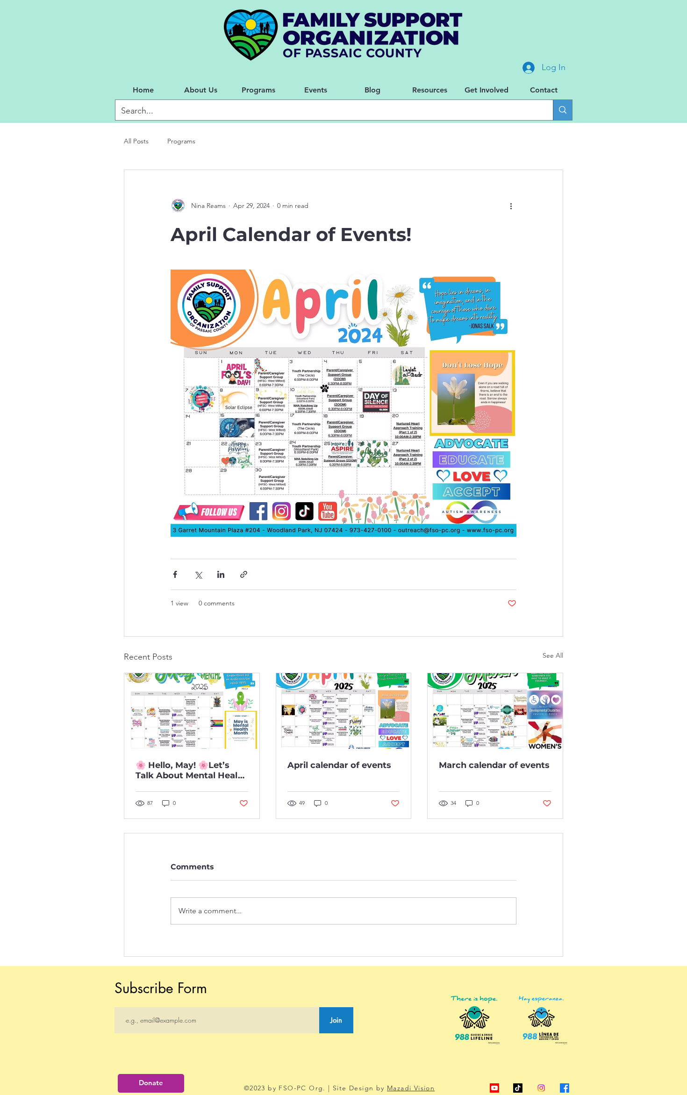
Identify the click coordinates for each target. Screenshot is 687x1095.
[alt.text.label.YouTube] (494, 1088)
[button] (200, 90)
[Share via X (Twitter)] (197, 574)
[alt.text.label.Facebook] (564, 1088)
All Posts (136, 141)
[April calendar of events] (343, 711)
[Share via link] (243, 574)
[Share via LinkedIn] (220, 574)
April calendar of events (339, 765)
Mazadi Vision (411, 1088)
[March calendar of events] (495, 711)
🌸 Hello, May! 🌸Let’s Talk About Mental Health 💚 (191, 770)
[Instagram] (541, 1088)
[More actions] (510, 205)
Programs (181, 141)
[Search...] (562, 110)
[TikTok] (517, 1088)
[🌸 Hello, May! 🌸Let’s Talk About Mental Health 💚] (191, 711)
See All (553, 655)
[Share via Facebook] (175, 574)
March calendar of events (494, 765)
